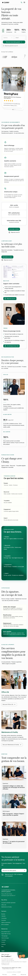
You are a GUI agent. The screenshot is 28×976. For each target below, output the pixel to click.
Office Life (3, 904)
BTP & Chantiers (5, 924)
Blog (2, 946)
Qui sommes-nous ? (5, 931)
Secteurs (3, 911)
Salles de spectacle (5, 922)
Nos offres (4, 900)
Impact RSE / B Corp (5, 933)
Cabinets (3, 916)
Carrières (3, 944)
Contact (3, 942)
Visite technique (5, 938)
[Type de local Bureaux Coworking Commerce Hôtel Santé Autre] (8, 37)
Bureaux (3, 914)
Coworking (3, 918)
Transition (3, 940)
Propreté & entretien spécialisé (8, 902)
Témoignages (4, 935)
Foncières (3, 920)
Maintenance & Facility (6, 906)
